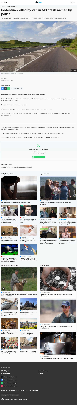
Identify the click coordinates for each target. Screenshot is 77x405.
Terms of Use (11, 390)
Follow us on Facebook (10, 380)
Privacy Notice (20, 390)
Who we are (4, 390)
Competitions (42, 371)
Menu (5, 2)
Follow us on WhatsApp (10, 383)
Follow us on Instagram (10, 386)
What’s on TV (5, 373)
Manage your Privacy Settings (10, 395)
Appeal (40, 373)
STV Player (5, 371)
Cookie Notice (35, 390)
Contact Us (28, 390)
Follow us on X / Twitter (10, 377)
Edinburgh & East (12, 6)
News (3, 6)
